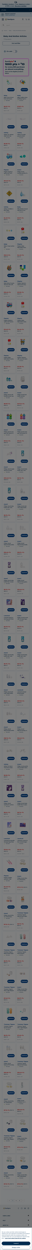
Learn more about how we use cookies (15, 1238)
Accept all (16, 1243)
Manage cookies (16, 1247)
